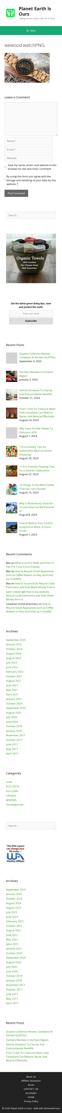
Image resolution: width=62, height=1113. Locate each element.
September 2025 (16, 640)
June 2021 (12, 685)
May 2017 (12, 749)
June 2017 (12, 744)
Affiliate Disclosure (31, 1080)
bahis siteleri (13, 591)
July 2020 (11, 717)
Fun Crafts (12, 791)
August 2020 (13, 712)
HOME (31, 1097)
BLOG (31, 1084)
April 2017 (12, 753)
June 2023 (12, 667)
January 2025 (14, 644)
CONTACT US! (31, 1088)
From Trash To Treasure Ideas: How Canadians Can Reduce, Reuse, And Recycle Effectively (27, 1056)
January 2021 (14, 699)
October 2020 (14, 703)
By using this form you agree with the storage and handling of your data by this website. (31, 180)
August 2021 (13, 680)
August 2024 (13, 653)
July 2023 (11, 662)
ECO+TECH (12, 786)
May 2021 (12, 690)
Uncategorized (14, 804)
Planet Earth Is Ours (35, 11)
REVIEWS (11, 800)
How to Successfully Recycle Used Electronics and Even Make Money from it (30, 595)
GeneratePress (52, 1108)
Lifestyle (11, 795)
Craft (9, 782)
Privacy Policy (31, 1101)
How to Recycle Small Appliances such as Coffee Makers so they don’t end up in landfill (30, 574)
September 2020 (16, 708)
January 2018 (14, 731)
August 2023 (13, 658)
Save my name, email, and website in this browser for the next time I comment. (32, 167)
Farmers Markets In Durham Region (27, 1040)
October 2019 (14, 726)
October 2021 (14, 676)
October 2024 (14, 649)
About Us (31, 1076)
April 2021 (12, 694)
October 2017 (14, 740)
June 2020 (12, 721)
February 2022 (15, 671)
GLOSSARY (31, 1093)
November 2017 (15, 735)
